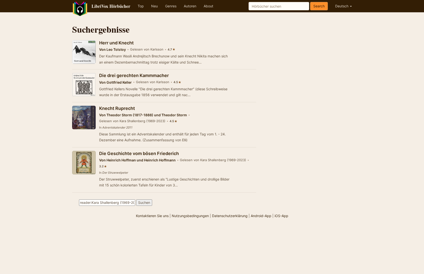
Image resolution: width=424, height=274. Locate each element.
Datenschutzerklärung (230, 216)
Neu (154, 6)
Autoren (190, 6)
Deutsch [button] (342, 6)
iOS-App (281, 216)
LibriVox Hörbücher (111, 6)
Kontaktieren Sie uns (152, 216)
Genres (170, 6)
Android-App (261, 216)
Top (141, 6)
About (208, 6)
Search (319, 6)
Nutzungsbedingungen (190, 216)
